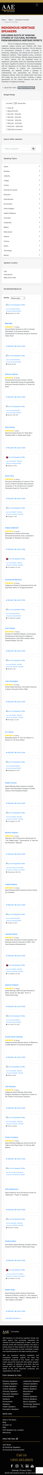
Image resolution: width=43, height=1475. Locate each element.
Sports (6, 246)
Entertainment (8, 199)
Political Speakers (30, 1396)
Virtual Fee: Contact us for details (15, 870)
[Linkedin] (27, 1467)
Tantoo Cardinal (11, 1137)
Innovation (7, 218)
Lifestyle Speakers (30, 1384)
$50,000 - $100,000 (14, 123)
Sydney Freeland (11, 985)
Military (6, 227)
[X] (22, 1467)
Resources (7, 1432)
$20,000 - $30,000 (14, 117)
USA (5, 271)
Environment (8, 204)
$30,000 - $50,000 (14, 120)
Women (6, 255)
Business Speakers (10, 1381)
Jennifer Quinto (11, 934)
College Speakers (9, 1386)
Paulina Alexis (10, 1241)
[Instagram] (17, 1467)
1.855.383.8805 (21, 1460)
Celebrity (7, 176)
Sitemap (15, 1470)
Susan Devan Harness (14, 1037)
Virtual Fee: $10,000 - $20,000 (14, 514)
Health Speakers (9, 1407)
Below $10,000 (12, 111)
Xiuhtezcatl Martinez (13, 580)
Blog (4, 1422)
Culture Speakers (9, 1389)
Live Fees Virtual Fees (16, 103)
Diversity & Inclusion (10, 190)
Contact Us (7, 1425)
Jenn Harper (10, 628)
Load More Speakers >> (13, 1318)
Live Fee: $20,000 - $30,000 (14, 563)
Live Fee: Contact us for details (14, 867)
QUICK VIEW (20, 346)
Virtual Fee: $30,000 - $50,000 (14, 1124)
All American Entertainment (13, 1450)
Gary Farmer (10, 427)
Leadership (7, 222)
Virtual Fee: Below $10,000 (13, 311)
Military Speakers (30, 1389)
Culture (6, 185)
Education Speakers (10, 1394)
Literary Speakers (30, 1386)
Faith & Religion (9, 208)
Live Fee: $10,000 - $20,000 (14, 461)
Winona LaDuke (11, 374)
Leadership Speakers (31, 1381)
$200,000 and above (14, 129)
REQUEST (11, 346)
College (6, 180)
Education (7, 194)
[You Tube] (32, 1467)
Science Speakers (30, 1399)
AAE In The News (9, 1420)
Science (6, 241)
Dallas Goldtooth (12, 528)
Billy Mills (8, 323)
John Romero (10, 1086)
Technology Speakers (31, 1404)
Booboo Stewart (11, 832)
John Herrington (11, 681)
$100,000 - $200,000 (15, 126)
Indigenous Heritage (25, 88)
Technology (8, 250)
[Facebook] (12, 1467)
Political (6, 236)
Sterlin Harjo (10, 1290)
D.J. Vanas (9, 732)
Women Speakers (30, 1407)
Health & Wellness (10, 213)
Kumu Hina (9, 476)
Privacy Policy (25, 1470)
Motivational (8, 232)
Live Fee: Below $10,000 (13, 309)
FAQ (4, 1427)
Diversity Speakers (10, 1391)
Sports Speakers (29, 1401)
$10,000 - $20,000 (14, 114)
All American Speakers (11, 1447)
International (8, 274)
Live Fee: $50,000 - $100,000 (14, 1121)
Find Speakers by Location (13, 1430)
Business (7, 171)
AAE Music (7, 1445)
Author (6, 166)
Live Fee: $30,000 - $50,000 (14, 512)
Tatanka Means (11, 884)
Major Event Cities (10, 277)
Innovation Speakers (11, 1409)
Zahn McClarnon (11, 1189)
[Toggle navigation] (37, 5)
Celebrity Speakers (10, 1384)
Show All (10, 108)
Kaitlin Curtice (10, 783)
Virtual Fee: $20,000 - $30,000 (14, 666)
